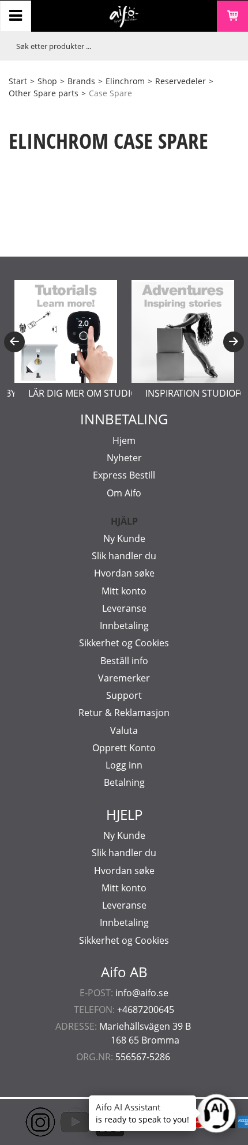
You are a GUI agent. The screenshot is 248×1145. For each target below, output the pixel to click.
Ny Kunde (124, 538)
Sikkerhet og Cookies (124, 642)
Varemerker (124, 678)
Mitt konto (124, 591)
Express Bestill (124, 475)
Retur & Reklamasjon (124, 712)
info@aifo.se (141, 992)
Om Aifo (124, 493)
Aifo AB (124, 972)
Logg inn (124, 765)
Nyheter (124, 457)
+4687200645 (145, 1009)
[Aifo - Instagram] (23, 1122)
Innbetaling (124, 625)
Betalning (124, 782)
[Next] (233, 342)
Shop (47, 81)
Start (18, 81)
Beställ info (124, 660)
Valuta (124, 730)
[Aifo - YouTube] (57, 1122)
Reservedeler (180, 81)
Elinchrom (125, 81)
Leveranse (124, 608)
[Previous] (14, 342)
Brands (81, 81)
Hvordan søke (124, 573)
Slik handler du (124, 555)
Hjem (124, 440)
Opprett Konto (124, 747)
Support (124, 695)
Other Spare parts (43, 93)
